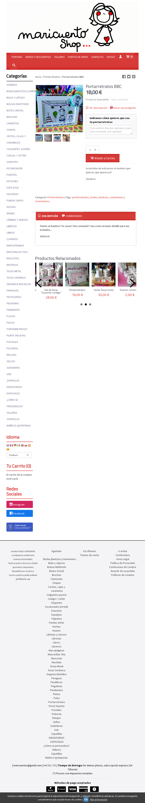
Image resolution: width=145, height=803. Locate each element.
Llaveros (12, 239)
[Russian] (25, 446)
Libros (11, 232)
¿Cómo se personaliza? (15, 403)
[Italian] (18, 446)
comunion (29, 551)
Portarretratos (17, 329)
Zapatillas (13, 380)
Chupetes (12, 162)
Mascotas (13, 258)
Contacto (97, 57)
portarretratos (80, 197)
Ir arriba (122, 551)
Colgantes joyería (18, 149)
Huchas (11, 207)
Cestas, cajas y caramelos (16, 139)
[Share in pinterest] (133, 76)
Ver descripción (98, 108)
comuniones (116, 197)
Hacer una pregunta (124, 108)
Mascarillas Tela (17, 252)
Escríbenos (89, 551)
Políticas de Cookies (122, 575)
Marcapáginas (15, 245)
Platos (11, 316)
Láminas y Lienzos (17, 219)
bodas (93, 197)
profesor (33, 575)
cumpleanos (18, 555)
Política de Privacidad (122, 563)
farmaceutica (15, 563)
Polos (11, 322)
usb (28, 579)
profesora (21, 579)
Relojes (11, 354)
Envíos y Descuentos (38, 57)
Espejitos (13, 187)
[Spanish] (29, 446)
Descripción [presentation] (49, 216)
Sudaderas (13, 367)
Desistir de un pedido (123, 571)
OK (86, 799)
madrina (29, 571)
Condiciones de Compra (122, 567)
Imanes (11, 213)
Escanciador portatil (14, 171)
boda (21, 551)
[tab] (48, 216)
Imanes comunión (130, 290)
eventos (17, 559)
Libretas (12, 226)
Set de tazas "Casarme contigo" (51, 291)
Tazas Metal (14, 271)
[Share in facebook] (123, 76)
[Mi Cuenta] (120, 57)
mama (12, 575)
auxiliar (14, 551)
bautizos (103, 197)
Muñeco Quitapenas (19, 425)
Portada (17, 57)
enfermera (29, 555)
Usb (9, 374)
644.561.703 (49, 765)
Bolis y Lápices (16, 97)
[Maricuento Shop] (72, 27)
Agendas (12, 84)
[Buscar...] (14, 65)
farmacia (27, 563)
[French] (11, 446)
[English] (7, 446)
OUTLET (111, 57)
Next (132, 283)
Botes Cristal (15, 110)
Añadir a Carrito (104, 158)
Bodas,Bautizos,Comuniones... (20, 91)
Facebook (19, 513)
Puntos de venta (78, 57)
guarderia (17, 567)
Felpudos (12, 194)
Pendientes (13, 309)
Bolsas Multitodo (18, 104)
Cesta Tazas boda (103, 290)
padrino (20, 575)
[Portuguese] (22, 446)
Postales (12, 342)
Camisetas (13, 123)
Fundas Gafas (15, 200)
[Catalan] (8, 450)
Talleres (59, 57)
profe (26, 575)
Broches (12, 117)
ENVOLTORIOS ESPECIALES (14, 390)
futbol (35, 563)
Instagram (19, 504)
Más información (98, 799)
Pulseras (12, 348)
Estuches (12, 181)
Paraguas (13, 290)
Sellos (11, 361)
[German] (15, 446)
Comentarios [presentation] (73, 216)
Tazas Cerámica (16, 277)
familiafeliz (27, 559)
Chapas (11, 129)
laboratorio (28, 567)
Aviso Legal (122, 559)
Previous (39, 283)
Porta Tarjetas (16, 335)
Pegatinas (13, 303)
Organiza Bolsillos (19, 284)
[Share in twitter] (128, 76)
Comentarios (42, 201)
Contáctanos (123, 555)
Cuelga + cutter (16, 155)
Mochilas (12, 264)
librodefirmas (18, 571)
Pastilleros (14, 297)
